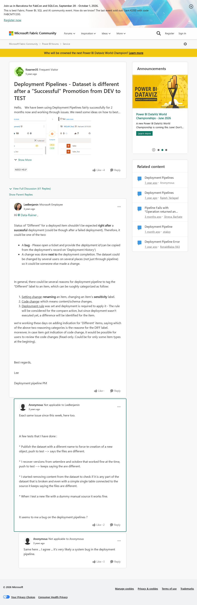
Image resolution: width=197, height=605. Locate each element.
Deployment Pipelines (159, 177)
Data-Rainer (29, 215)
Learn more (136, 53)
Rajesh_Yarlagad (169, 198)
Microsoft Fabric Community (23, 43)
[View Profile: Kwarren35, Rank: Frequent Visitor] (19, 71)
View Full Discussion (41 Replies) (32, 188)
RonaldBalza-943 (170, 247)
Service (66, 43)
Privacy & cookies (148, 588)
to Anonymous (75, 539)
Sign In (182, 33)
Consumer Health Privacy (53, 597)
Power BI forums (50, 43)
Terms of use (169, 588)
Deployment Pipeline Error (162, 242)
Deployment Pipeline (158, 226)
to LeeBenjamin (71, 405)
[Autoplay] (154, 150)
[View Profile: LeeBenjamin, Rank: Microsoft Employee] (18, 207)
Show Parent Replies (21, 194)
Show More (25, 160)
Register (169, 33)
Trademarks (187, 588)
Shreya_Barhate (173, 216)
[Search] (158, 33)
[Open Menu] (185, 44)
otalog (166, 231)
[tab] (158, 150)
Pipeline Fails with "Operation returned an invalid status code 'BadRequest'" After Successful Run (160, 210)
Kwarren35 (32, 69)
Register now (12, 20)
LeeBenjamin (31, 204)
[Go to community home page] (32, 33)
